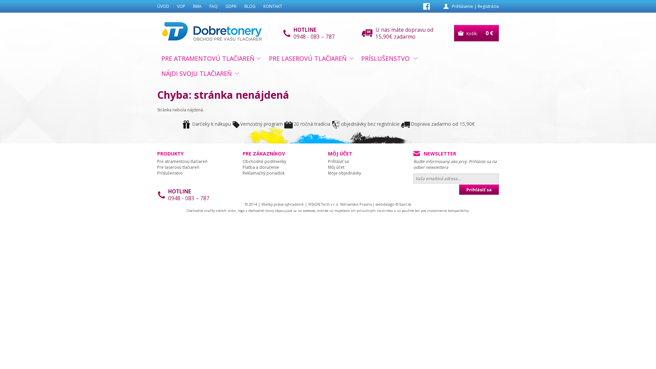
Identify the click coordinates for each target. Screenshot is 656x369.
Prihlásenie (462, 6)
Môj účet (336, 167)
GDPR (231, 6)
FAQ (213, 6)
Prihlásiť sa (338, 161)
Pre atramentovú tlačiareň (208, 58)
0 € (489, 33)
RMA (197, 6)
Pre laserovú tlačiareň (308, 58)
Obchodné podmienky (264, 161)
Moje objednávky (344, 173)
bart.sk (405, 204)
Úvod (163, 6)
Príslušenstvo (385, 58)
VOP (181, 6)
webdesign (385, 204)
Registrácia (488, 6)
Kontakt (272, 6)
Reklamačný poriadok (264, 173)
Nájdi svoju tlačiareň (196, 73)
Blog (250, 6)
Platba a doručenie (261, 167)
